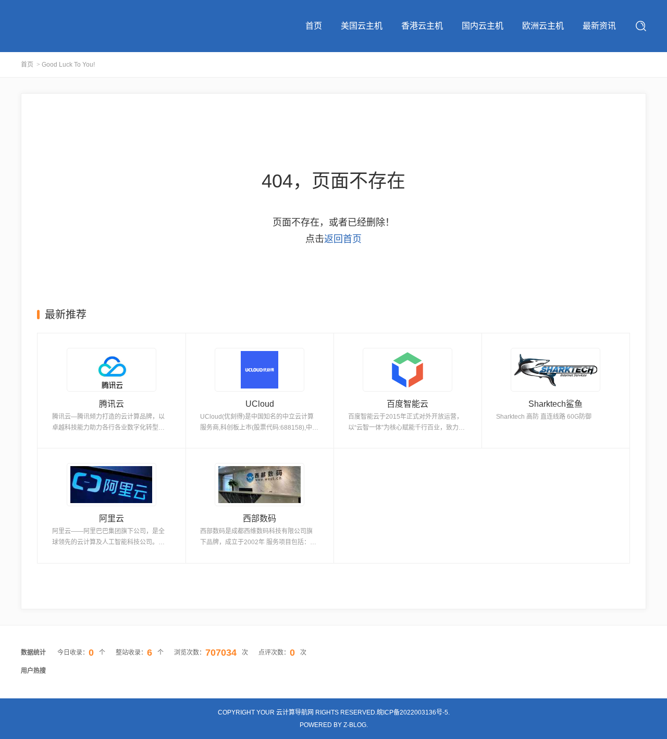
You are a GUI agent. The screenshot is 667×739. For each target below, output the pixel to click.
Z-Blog (354, 725)
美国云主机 (361, 25)
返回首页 (343, 239)
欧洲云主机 (543, 25)
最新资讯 (599, 25)
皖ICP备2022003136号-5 (412, 712)
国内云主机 (482, 25)
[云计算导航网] (64, 25)
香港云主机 (422, 25)
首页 (313, 25)
